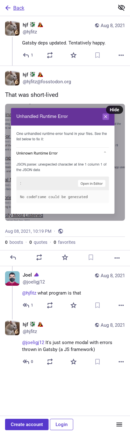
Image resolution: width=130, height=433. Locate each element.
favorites (64, 242)
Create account (27, 424)
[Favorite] (73, 55)
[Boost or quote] (50, 55)
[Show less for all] (121, 7)
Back (18, 8)
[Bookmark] (97, 55)
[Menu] (119, 424)
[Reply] (13, 257)
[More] (121, 55)
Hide (114, 109)
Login (62, 424)
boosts (14, 242)
